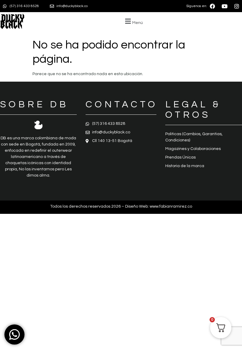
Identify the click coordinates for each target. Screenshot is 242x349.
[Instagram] (236, 6)
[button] (133, 21)
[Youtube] (224, 6)
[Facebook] (212, 6)
